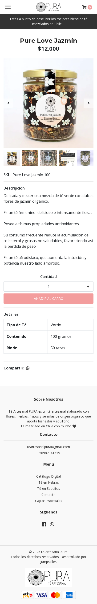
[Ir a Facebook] (44, 525)
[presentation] (8, 103)
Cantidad (48, 276)
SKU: (8, 174)
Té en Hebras (48, 482)
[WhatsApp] (52, 525)
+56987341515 (48, 453)
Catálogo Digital (48, 476)
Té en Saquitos (48, 488)
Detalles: (12, 314)
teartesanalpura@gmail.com (48, 446)
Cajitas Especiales (48, 500)
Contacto (48, 494)
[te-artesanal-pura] (49, 7)
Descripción (14, 188)
